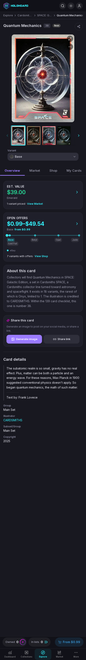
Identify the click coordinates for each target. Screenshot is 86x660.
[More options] (70, 47)
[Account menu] (79, 6)
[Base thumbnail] (18, 136)
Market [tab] (34, 171)
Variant (12, 150)
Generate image (26, 339)
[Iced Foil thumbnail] (49, 136)
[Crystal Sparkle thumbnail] (64, 136)
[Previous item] (7, 135)
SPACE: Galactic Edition (44, 15)
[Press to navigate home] (15, 5)
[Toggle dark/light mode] (71, 6)
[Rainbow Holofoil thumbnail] (33, 136)
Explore (8, 15)
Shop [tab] (53, 171)
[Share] (79, 26)
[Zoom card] (70, 39)
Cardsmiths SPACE (25, 15)
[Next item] (79, 135)
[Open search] (62, 6)
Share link (64, 339)
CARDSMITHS (12, 420)
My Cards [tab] (74, 171)
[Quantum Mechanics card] (43, 78)
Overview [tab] (12, 171)
